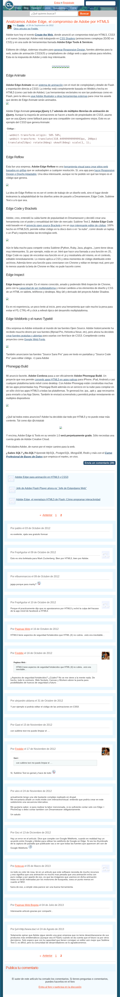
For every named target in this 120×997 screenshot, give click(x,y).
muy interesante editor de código (88, 225)
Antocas (19, 866)
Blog (26, 8)
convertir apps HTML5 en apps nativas (56, 379)
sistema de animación (51, 85)
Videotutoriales (60, 8)
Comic (73, 8)
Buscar (84, 13)
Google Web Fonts (34, 339)
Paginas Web (22, 629)
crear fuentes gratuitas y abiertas (24, 335)
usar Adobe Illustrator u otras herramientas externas (59, 96)
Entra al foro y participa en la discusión (60, 987)
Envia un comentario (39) (99, 463)
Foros (18, 8)
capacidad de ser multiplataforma (37, 288)
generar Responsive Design (69, 49)
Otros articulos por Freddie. (26, 29)
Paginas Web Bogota (27, 905)
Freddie (20, 25)
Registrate (68, 2)
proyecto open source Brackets (43, 225)
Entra (57, 2)
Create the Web (44, 34)
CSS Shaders (67, 38)
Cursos (46, 8)
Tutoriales (35, 8)
